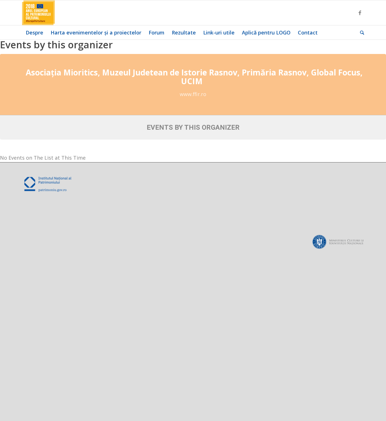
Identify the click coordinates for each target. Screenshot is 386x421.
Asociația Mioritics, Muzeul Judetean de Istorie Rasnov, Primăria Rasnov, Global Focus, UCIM (194, 76)
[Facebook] (359, 12)
